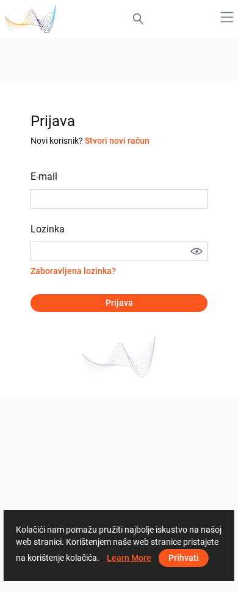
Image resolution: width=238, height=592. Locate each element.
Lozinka (48, 229)
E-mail (44, 176)
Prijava (119, 303)
